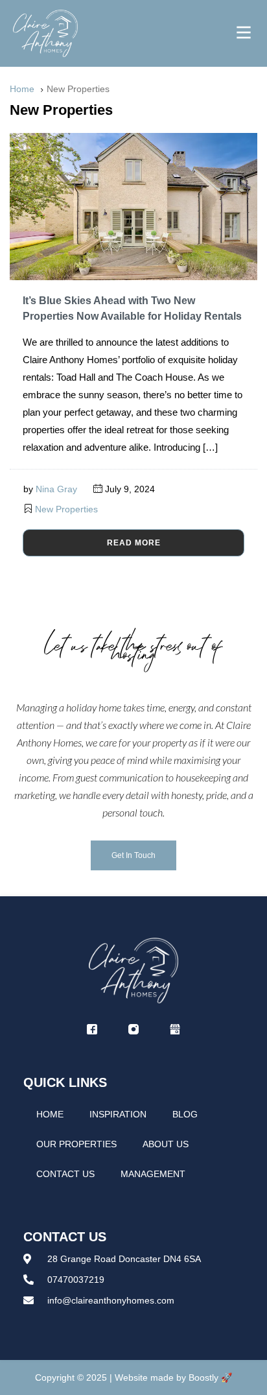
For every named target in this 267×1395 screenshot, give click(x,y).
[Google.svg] (175, 1029)
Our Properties (76, 1144)
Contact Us (65, 1174)
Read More (134, 542)
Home (50, 1114)
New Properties (66, 509)
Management (153, 1174)
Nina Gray (56, 489)
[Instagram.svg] (133, 1029)
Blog (185, 1114)
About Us (166, 1144)
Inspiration (117, 1114)
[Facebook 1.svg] (92, 1029)
